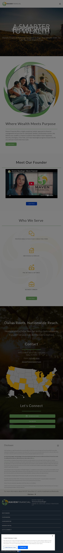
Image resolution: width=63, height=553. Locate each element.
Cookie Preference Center (10, 547)
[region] (28, 542)
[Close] (52, 536)
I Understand (23, 547)
